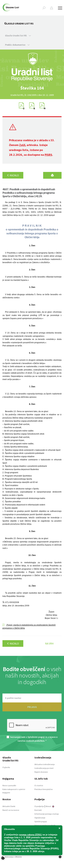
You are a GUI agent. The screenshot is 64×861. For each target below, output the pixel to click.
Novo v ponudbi (9, 785)
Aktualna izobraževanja (44, 764)
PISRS (48, 155)
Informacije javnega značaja (46, 814)
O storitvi (38, 785)
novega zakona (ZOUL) (30, 834)
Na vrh (49, 643)
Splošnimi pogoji (36, 736)
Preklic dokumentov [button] (15, 44)
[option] (32, 88)
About (49, 806)
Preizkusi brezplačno (43, 789)
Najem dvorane (41, 772)
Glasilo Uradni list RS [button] (16, 35)
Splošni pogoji (40, 821)
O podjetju (39, 806)
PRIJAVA (32, 707)
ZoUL (22, 145)
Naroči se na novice (10, 810)
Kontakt (38, 810)
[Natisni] (52, 175)
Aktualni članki (8, 806)
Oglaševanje (39, 817)
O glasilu (6, 767)
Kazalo (14, 175)
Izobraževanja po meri (43, 768)
